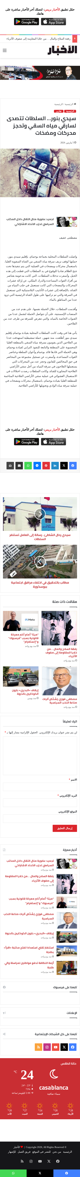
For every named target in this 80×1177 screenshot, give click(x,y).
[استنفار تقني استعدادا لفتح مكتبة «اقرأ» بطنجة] (67, 950)
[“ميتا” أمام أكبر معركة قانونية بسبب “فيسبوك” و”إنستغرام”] (21, 621)
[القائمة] (5, 52)
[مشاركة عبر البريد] (19, 465)
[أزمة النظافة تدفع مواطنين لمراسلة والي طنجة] (67, 968)
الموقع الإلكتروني (67, 811)
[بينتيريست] (46, 465)
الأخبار (17, 1147)
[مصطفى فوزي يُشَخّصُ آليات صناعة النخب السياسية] (59, 680)
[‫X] (64, 465)
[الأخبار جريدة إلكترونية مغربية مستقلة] (62, 50)
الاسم (73, 779)
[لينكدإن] (55, 465)
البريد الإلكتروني (67, 795)
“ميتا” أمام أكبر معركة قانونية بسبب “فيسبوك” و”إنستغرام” (23, 638)
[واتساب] (28, 465)
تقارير (58, 111)
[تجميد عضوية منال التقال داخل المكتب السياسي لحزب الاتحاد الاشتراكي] (67, 222)
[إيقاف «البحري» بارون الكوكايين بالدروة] (21, 676)
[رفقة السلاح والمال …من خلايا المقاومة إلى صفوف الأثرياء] (59, 628)
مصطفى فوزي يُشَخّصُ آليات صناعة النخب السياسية (59, 701)
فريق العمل (24, 1151)
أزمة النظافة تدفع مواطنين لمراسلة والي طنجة (29, 965)
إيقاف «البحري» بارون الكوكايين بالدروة (25, 692)
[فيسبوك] (73, 465)
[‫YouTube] (55, 1047)
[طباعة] (10, 465)
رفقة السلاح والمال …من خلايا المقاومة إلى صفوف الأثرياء (39, 38)
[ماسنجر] (37, 465)
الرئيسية (69, 104)
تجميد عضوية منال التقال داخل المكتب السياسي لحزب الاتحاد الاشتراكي (30, 221)
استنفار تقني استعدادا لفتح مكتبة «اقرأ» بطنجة (29, 950)
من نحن (56, 1151)
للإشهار (12, 1151)
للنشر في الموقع (41, 1151)
